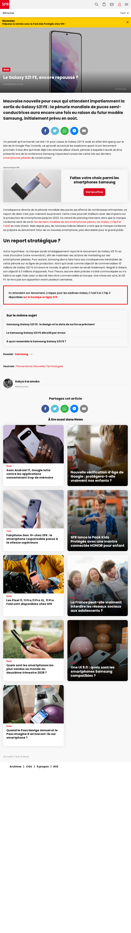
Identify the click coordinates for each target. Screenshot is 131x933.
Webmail (112, 4)
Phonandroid (24, 366)
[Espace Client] (119, 4)
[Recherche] (96, 4)
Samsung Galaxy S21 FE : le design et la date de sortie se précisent (50, 324)
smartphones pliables (17, 158)
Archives (15, 766)
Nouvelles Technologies (48, 366)
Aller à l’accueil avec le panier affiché (104, 4)
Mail (84, 131)
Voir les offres (94, 192)
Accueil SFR (4, 4)
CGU (29, 766)
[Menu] (127, 4)
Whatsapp (65, 131)
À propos (43, 766)
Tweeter (55, 131)
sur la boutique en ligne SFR (40, 297)
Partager (45, 131)
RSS (55, 766)
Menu (126, 4)
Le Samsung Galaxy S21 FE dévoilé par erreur (36, 332)
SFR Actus (8, 13)
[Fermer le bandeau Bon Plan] (127, 22)
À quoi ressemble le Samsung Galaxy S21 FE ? (36, 341)
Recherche (96, 4)
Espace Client (119, 4)
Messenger (74, 131)
